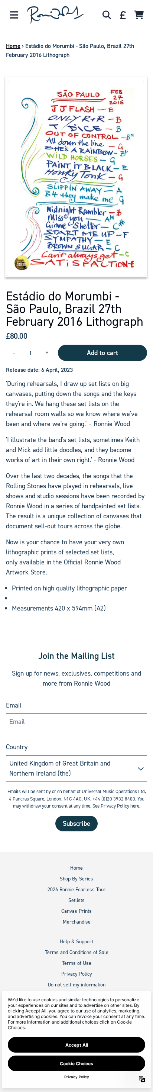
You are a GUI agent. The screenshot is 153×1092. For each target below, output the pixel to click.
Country (16, 747)
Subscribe (76, 823)
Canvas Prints (76, 911)
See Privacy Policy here (115, 806)
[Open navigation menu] (14, 15)
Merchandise (77, 921)
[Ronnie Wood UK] (55, 15)
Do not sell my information (76, 984)
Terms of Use (76, 963)
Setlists (76, 900)
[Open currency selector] (122, 15)
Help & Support (76, 941)
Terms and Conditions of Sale (76, 952)
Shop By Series (76, 878)
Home (13, 46)
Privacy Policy (76, 973)
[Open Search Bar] (106, 15)
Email (14, 705)
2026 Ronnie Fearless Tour (77, 889)
